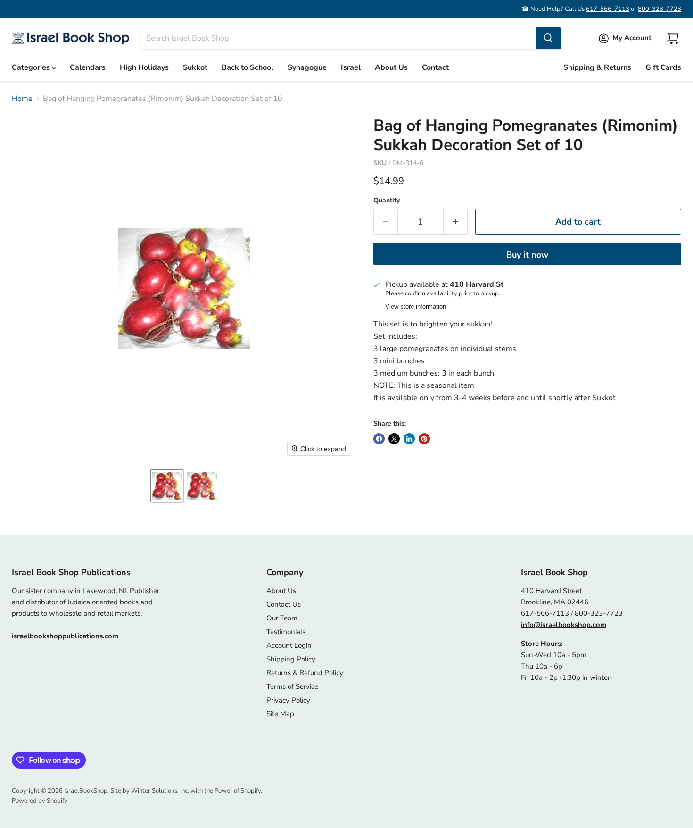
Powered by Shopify (39, 800)
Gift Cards (663, 67)
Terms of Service (292, 686)
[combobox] (338, 38)
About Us (391, 67)
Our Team (281, 618)
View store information (415, 306)
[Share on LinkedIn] (409, 438)
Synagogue (307, 67)
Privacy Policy (288, 700)
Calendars (88, 67)
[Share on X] (394, 438)
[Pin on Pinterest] (424, 438)
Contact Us (283, 604)
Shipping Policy (290, 659)
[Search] (548, 38)
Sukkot (195, 67)
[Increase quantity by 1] (456, 222)
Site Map (280, 714)
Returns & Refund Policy (304, 672)
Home (22, 98)
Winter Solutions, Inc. (160, 790)
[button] (167, 486)
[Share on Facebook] (379, 438)
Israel (351, 67)
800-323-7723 (659, 9)
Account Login (289, 645)
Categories (32, 67)
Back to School (247, 67)
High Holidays (144, 67)
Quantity (386, 200)
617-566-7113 (607, 9)
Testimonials (285, 631)
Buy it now (527, 254)
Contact (435, 67)
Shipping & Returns (597, 67)
